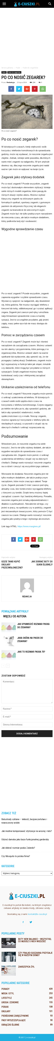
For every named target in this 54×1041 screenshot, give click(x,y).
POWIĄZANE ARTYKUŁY (15, 611)
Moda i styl (7, 993)
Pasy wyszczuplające (13, 1020)
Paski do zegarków (14, 72)
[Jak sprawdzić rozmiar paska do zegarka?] (8, 627)
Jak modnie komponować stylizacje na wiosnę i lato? (26, 831)
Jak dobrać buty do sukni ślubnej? (42, 563)
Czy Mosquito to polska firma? (15, 856)
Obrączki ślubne (10, 1024)
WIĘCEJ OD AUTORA (14, 616)
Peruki (4, 1007)
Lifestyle (6, 998)
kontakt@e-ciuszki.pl (37, 914)
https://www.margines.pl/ (29, 526)
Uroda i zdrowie (10, 1002)
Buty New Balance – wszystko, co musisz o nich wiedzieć (34, 940)
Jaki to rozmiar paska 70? (31, 651)
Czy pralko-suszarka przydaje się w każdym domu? (35, 954)
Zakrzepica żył (26, 966)
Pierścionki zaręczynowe (15, 1015)
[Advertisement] (27, 36)
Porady (5, 989)
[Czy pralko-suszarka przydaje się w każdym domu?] (8, 957)
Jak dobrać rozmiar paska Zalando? (18, 847)
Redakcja (11, 82)
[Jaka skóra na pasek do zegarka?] (8, 641)
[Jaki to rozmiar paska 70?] (8, 655)
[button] (50, 4)
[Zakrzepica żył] (8, 971)
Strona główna (7, 68)
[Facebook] (23, 922)
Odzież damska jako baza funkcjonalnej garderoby (25, 839)
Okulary (5, 1011)
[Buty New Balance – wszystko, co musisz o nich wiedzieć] (8, 943)
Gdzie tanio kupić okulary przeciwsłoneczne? (12, 564)
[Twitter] (31, 922)
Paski (4, 72)
